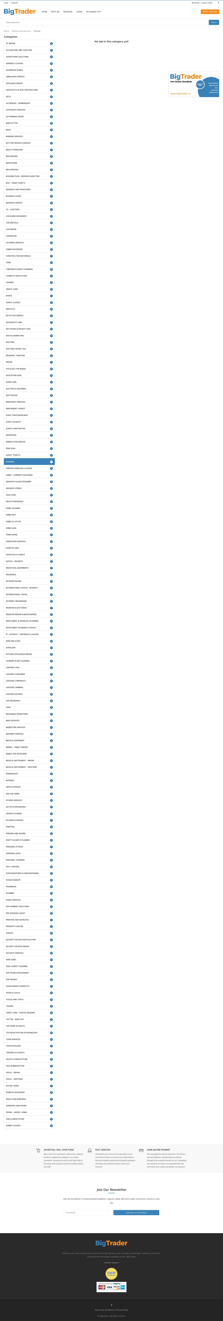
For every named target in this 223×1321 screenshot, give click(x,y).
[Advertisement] (111, 64)
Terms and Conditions (104, 1310)
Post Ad (55, 12)
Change (196, 3)
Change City (94, 12)
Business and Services (21, 31)
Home (44, 12)
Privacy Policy (122, 1310)
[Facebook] (218, 2)
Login (6, 3)
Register (14, 3)
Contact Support (111, 1262)
